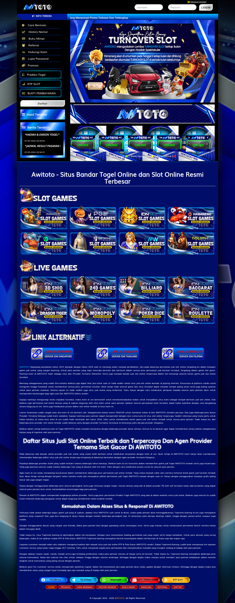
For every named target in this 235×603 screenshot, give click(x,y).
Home (51, 587)
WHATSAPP (115, 579)
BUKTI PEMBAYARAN (41, 93)
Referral (33, 45)
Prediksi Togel (35, 74)
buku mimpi (128, 587)
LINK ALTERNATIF (58, 353)
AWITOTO (120, 598)
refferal (162, 587)
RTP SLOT (33, 84)
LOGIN (206, 7)
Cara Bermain (36, 25)
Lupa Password (37, 58)
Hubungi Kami (36, 52)
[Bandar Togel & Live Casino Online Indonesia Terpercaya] (142, 112)
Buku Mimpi (36, 38)
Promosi (33, 65)
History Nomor (37, 32)
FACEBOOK (55, 579)
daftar (178, 587)
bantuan (146, 587)
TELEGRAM (85, 579)
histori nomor (107, 587)
